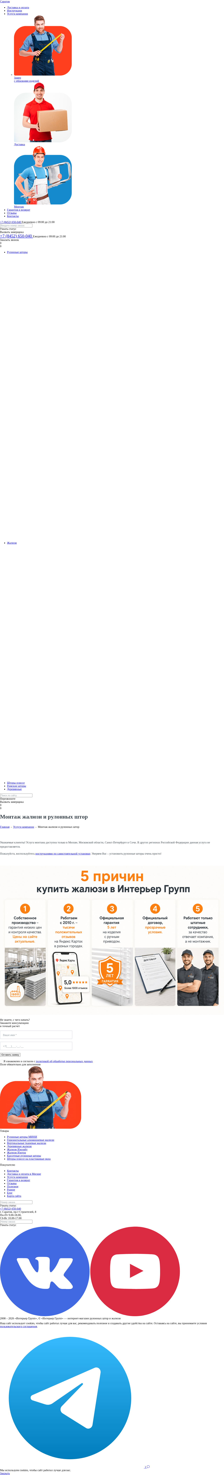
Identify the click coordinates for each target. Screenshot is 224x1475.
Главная (4, 826)
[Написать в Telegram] (70, 1467)
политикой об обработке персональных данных (64, 1061)
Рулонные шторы (17, 252)
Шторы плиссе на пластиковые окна (29, 1158)
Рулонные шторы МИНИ (22, 1136)
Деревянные (14, 789)
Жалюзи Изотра (16, 1152)
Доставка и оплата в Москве (24, 1173)
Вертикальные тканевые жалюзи (26, 1143)
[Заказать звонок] (143, 1467)
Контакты (13, 216)
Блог (10, 1192)
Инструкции (14, 10)
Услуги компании (17, 13)
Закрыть (5, 1473)
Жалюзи (12, 542)
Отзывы (12, 212)
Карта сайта (14, 1195)
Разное (11, 1189)
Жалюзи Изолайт (17, 1149)
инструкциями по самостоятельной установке (62, 853)
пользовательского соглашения (18, 1326)
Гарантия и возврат (18, 209)
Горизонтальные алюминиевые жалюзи (30, 1139)
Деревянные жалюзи (19, 1146)
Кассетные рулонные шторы (24, 1155)
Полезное (12, 1186)
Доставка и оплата (18, 7)
